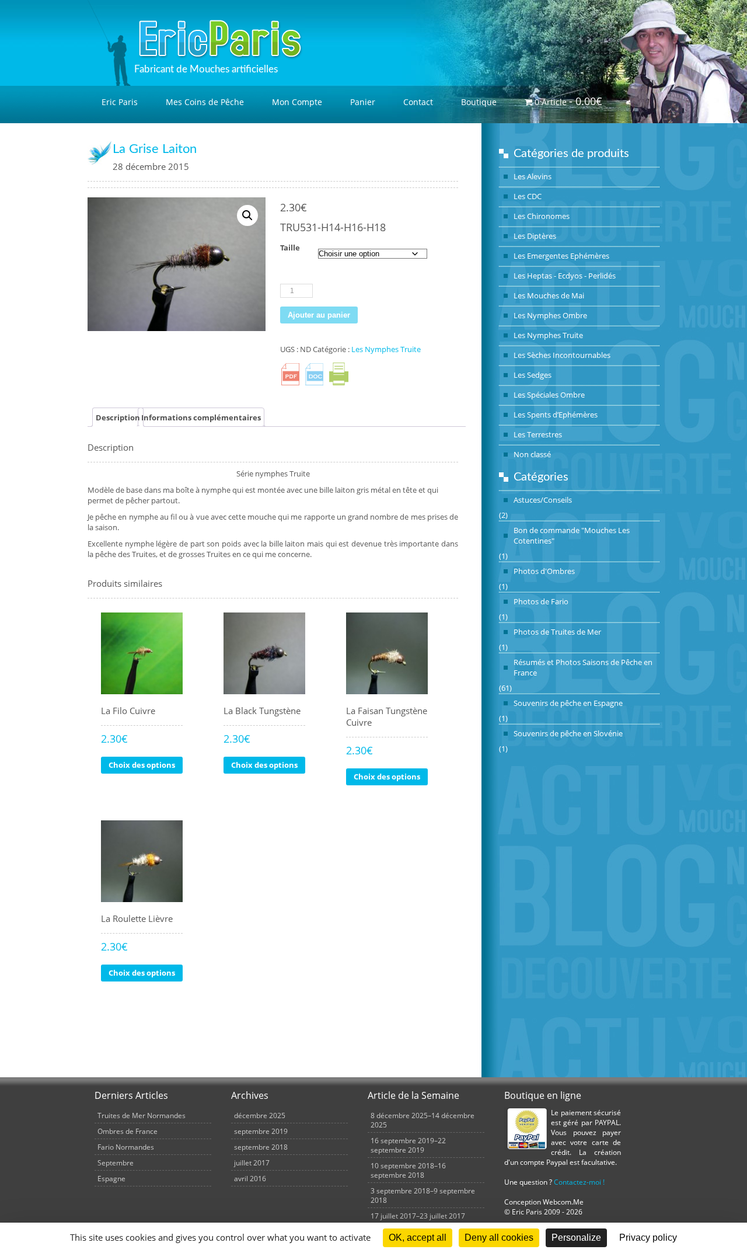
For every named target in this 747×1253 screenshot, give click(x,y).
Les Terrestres (538, 434)
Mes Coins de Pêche (205, 101)
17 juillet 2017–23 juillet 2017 (418, 1215)
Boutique (479, 101)
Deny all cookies (499, 1237)
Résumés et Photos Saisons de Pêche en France (583, 667)
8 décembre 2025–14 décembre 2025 (422, 1120)
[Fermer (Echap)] (734, 13)
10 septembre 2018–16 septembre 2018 (408, 1170)
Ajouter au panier (319, 315)
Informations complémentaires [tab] (201, 417)
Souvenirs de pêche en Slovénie (568, 733)
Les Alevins (532, 176)
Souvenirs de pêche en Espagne (568, 703)
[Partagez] (708, 13)
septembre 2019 (261, 1131)
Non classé (532, 454)
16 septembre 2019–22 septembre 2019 (408, 1145)
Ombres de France (127, 1131)
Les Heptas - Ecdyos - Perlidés (565, 275)
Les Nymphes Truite (548, 335)
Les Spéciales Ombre (549, 394)
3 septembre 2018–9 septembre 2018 (423, 1195)
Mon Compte (297, 101)
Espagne (111, 1178)
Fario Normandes (125, 1146)
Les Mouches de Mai (549, 295)
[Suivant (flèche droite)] (726, 626)
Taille (290, 247)
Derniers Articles (131, 1095)
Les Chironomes (542, 216)
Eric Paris (120, 101)
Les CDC (528, 196)
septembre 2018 (261, 1146)
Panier (362, 101)
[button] (247, 215)
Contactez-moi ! (579, 1182)
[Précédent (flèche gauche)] (20, 626)
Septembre (115, 1162)
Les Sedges (532, 375)
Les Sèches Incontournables (562, 355)
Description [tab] (118, 417)
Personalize (576, 1237)
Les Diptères (535, 236)
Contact (418, 101)
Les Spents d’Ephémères (556, 414)
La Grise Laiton (155, 148)
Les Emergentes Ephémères (561, 255)
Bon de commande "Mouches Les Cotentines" (572, 535)
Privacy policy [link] (648, 1237)
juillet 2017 (252, 1162)
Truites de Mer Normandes (141, 1115)
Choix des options (142, 765)
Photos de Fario (541, 601)
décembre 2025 (259, 1115)
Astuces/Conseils (543, 500)
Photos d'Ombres (544, 571)
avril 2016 (250, 1178)
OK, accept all (417, 1237)
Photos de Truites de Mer (557, 631)
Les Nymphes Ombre (550, 315)
